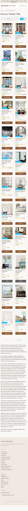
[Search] (20, 6)
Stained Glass (4, 453)
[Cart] (23, 6)
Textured (3, 460)
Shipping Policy (4, 476)
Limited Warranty (5, 481)
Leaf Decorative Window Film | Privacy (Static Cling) (7, 112)
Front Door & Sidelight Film (6, 469)
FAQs (2, 480)
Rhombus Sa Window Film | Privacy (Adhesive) (20, 165)
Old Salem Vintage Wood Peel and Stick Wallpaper (6, 242)
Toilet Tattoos (4, 464)
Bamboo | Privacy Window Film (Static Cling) (19, 64)
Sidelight (3, 462)
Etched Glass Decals (5, 459)
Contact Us (3, 474)
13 (16, 340)
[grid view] (21, 19)
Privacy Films (4, 451)
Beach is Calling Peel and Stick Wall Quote (20, 324)
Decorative (3, 455)
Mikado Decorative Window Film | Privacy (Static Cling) (20, 237)
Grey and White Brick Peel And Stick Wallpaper (20, 271)
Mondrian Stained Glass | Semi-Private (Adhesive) (7, 63)
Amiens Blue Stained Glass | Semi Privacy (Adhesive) (6, 162)
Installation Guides (5, 478)
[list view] (25, 19)
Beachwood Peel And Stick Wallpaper (20, 139)
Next (19, 340)
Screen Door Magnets (5, 457)
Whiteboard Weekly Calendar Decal (6, 299)
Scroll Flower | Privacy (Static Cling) (7, 139)
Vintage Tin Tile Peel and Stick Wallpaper (6, 190)
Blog (2, 487)
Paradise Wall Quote (20, 298)
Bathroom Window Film (6, 466)
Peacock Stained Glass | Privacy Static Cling (7, 89)
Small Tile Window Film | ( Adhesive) (7, 270)
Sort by (8, 18)
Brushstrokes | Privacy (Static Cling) (7, 217)
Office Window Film (5, 467)
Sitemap (3, 485)
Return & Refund (4, 483)
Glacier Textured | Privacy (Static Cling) (6, 36)
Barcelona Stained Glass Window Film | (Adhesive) (19, 37)
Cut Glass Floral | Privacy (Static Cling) (20, 90)
